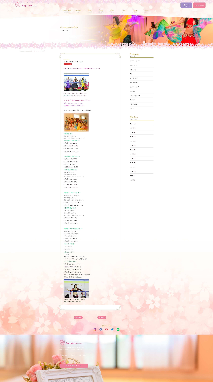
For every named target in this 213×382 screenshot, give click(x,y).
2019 (131, 132)
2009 (131, 175)
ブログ (132, 108)
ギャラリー (133, 100)
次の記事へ (102, 317)
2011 (131, 167)
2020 (131, 128)
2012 (131, 162)
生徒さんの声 (134, 104)
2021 (131, 123)
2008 (131, 180)
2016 (131, 145)
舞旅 (131, 74)
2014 (131, 154)
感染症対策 (133, 69)
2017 (131, 141)
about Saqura (133, 65)
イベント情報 (134, 82)
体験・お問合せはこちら (73, 365)
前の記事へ (78, 317)
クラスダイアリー (135, 95)
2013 (131, 158)
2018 (131, 136)
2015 (131, 149)
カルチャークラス (135, 61)
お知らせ (132, 91)
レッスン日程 (64, 30)
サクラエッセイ (134, 87)
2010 (131, 171)
